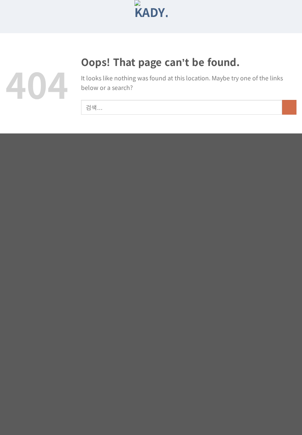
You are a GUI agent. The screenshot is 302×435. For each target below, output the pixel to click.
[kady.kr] (151, 16)
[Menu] (291, 17)
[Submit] (289, 107)
